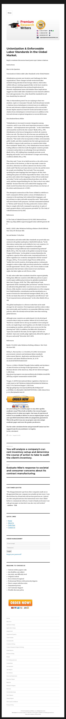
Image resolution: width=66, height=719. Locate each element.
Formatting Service (12, 660)
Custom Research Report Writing (15, 647)
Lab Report (9, 669)
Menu (9, 13)
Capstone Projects (11, 634)
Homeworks (10, 666)
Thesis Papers (10, 698)
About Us (11, 523)
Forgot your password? (14, 554)
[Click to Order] (28, 402)
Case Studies (10, 637)
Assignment (10, 631)
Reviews (9, 688)
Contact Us (11, 527)
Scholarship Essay (11, 692)
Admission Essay (11, 624)
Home (10, 521)
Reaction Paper (11, 679)
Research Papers (11, 685)
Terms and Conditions (12, 701)
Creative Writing (11, 644)
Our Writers (10, 672)
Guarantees (10, 663)
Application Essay (11, 628)
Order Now (11, 525)
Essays (8, 656)
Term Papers (10, 695)
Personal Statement (12, 676)
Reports (9, 682)
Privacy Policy (10, 704)
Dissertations (10, 650)
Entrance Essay (10, 653)
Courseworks (10, 640)
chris (10, 435)
